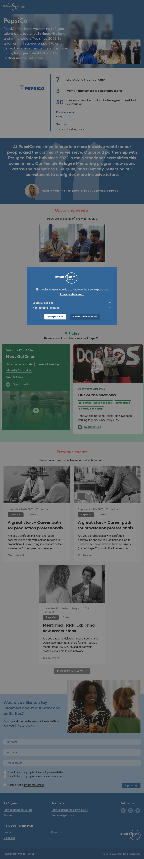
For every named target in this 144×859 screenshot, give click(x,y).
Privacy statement (72, 294)
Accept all (53, 316)
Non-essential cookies (46, 307)
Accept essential (83, 316)
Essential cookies (43, 302)
